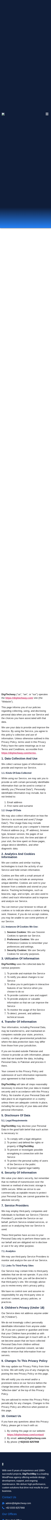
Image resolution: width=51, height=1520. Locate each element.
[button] (47, 114)
